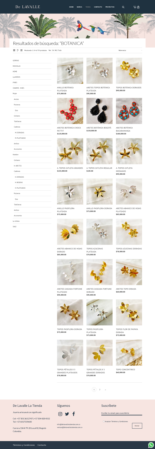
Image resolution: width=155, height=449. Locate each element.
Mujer (15, 93)
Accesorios (18, 149)
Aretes (16, 99)
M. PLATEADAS (20, 138)
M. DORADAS (19, 133)
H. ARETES (18, 166)
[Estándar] (14, 50)
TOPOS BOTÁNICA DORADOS (128, 87)
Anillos (16, 143)
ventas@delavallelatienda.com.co (69, 427)
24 (53, 50)
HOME (15, 71)
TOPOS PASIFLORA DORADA (69, 329)
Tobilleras (17, 121)
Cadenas (17, 127)
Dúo (16, 110)
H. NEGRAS (19, 182)
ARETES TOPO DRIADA (126, 289)
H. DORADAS (19, 177)
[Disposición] (17, 50)
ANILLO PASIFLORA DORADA (99, 208)
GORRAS (16, 60)
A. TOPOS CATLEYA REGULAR (99, 168)
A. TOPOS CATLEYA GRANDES (70, 168)
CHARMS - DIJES (18, 88)
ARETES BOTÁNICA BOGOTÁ (98, 127)
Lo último (16, 221)
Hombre (15, 154)
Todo (60, 50)
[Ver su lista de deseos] (138, 7)
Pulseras (17, 105)
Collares (17, 116)
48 (56, 50)
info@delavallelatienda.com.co (68, 424)
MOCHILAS (16, 66)
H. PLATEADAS (20, 188)
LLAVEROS (16, 77)
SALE (14, 226)
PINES (15, 82)
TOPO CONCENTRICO (125, 369)
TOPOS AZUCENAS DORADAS (129, 248)
